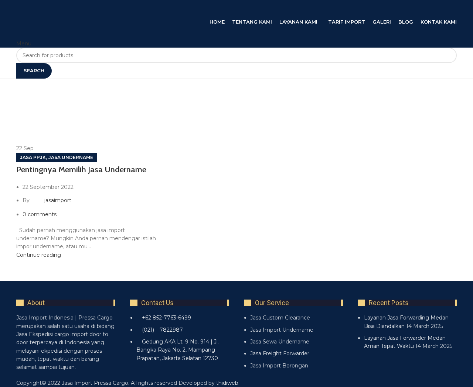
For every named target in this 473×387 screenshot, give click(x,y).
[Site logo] (90, 8)
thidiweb (227, 383)
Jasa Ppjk (33, 157)
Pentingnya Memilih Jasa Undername (81, 170)
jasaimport (57, 200)
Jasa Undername (70, 157)
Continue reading (38, 255)
